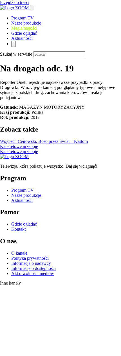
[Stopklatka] (18, 299)
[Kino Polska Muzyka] (6, 329)
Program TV (22, 18)
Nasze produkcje (26, 23)
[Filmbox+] (20, 289)
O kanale (19, 253)
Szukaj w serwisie (16, 54)
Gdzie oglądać (24, 33)
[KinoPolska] (18, 311)
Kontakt (18, 229)
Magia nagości (24, 28)
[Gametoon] (11, 353)
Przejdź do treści (14, 2)
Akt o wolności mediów (32, 273)
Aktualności (22, 38)
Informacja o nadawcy (31, 263)
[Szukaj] (32, 8)
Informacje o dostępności (33, 268)
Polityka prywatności (30, 258)
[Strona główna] (15, 7)
